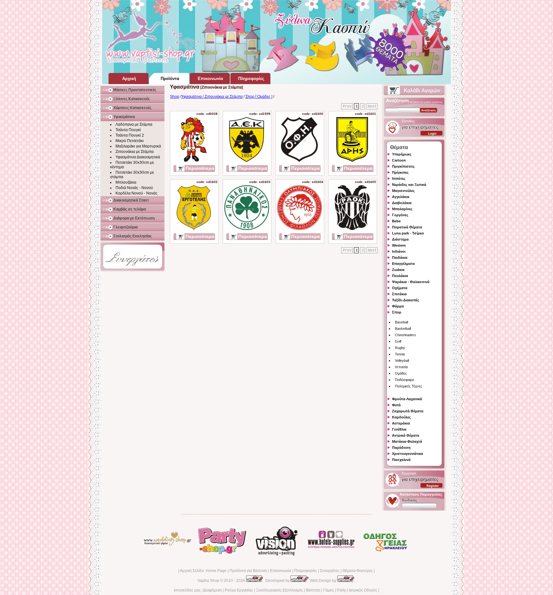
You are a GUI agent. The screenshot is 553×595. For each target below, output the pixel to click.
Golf (398, 341)
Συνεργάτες (330, 570)
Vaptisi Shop (208, 580)
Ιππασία (401, 367)
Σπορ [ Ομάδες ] (258, 96)
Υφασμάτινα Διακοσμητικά (138, 157)
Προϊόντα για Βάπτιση (248, 570)
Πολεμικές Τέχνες (408, 386)
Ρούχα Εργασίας (239, 590)
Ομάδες (401, 373)
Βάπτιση (313, 590)
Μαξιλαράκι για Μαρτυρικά (138, 146)
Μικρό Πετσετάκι (130, 141)
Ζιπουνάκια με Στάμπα (135, 151)
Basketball (403, 328)
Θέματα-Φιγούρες (357, 570)
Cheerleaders (405, 335)
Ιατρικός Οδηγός (363, 590)
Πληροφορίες (305, 570)
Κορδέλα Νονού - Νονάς (136, 193)
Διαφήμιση (213, 590)
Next (372, 106)
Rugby (400, 348)
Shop (174, 96)
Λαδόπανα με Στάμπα (134, 124)
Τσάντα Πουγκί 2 (130, 135)
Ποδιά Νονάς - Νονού (134, 188)
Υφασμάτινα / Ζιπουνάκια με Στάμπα (212, 96)
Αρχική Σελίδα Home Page (203, 570)
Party (341, 590)
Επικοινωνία (280, 570)
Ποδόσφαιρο (404, 380)
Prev (347, 106)
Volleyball (402, 360)
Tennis (400, 354)
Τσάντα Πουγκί (128, 130)
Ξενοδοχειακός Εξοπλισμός (279, 590)
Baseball (401, 322)
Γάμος (328, 590)
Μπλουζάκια (126, 182)
